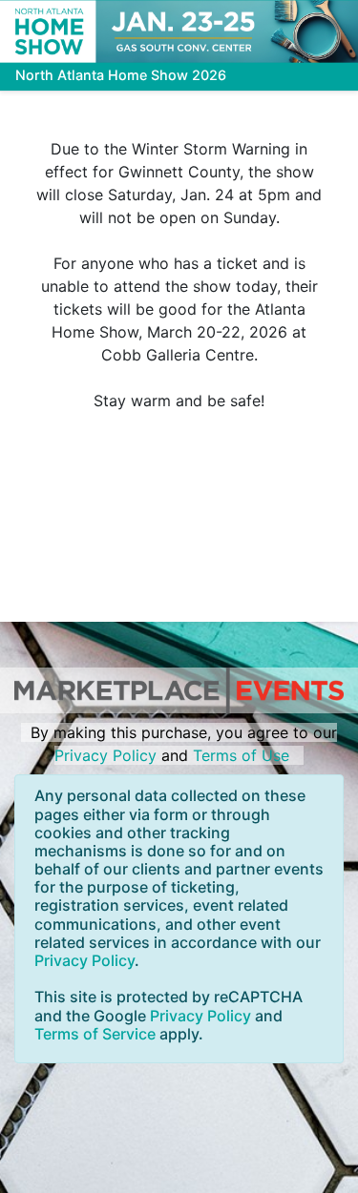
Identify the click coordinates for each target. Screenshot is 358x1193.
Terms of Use (241, 755)
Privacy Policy (105, 755)
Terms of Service (95, 1033)
